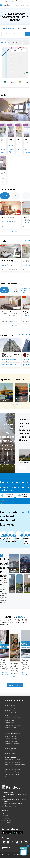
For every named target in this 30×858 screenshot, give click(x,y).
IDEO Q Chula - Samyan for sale (10, 359)
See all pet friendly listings (24, 290)
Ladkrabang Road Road (27, 588)
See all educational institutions (6, 462)
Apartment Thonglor (10, 707)
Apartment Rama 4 (10, 719)
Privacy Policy (6, 822)
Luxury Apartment (16, 290)
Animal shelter (4, 290)
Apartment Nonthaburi (11, 740)
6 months (15, 195)
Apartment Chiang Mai (11, 738)
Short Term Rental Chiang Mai (13, 771)
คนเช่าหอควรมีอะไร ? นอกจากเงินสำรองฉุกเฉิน (15, 665)
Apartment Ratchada (10, 729)
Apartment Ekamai (10, 705)
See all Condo (23, 334)
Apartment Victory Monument (13, 724)
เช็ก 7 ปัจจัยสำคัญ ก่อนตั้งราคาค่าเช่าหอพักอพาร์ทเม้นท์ (4, 661)
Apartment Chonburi (10, 753)
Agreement (5, 815)
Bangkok (4, 398)
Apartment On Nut (10, 710)
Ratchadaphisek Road (14, 569)
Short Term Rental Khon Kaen (13, 776)
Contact (4, 824)
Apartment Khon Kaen (11, 748)
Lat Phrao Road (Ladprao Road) (24, 569)
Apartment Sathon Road (11, 712)
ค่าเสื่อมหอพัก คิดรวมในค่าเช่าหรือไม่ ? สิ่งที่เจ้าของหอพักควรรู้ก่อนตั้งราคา (26, 661)
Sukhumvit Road (12, 588)
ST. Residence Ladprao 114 (9, 311)
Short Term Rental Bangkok (12, 759)
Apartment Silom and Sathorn (13, 717)
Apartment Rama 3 (10, 722)
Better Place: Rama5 (8, 217)
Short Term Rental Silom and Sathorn (15, 764)
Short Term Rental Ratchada (12, 769)
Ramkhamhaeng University (25, 462)
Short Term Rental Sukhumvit (13, 761)
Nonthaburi (19, 398)
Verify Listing (5, 817)
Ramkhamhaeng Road (19, 588)
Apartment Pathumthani (11, 745)
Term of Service (6, 820)
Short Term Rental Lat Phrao (12, 766)
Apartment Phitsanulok (11, 750)
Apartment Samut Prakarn (12, 743)
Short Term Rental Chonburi (12, 774)
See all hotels (23, 240)
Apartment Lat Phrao (10, 727)
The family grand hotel (8, 259)
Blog (3, 813)
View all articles (13, 684)
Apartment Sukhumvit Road (12, 702)
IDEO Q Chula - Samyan (12, 354)
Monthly (4, 195)
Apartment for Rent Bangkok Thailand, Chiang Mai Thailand (7, 5)
